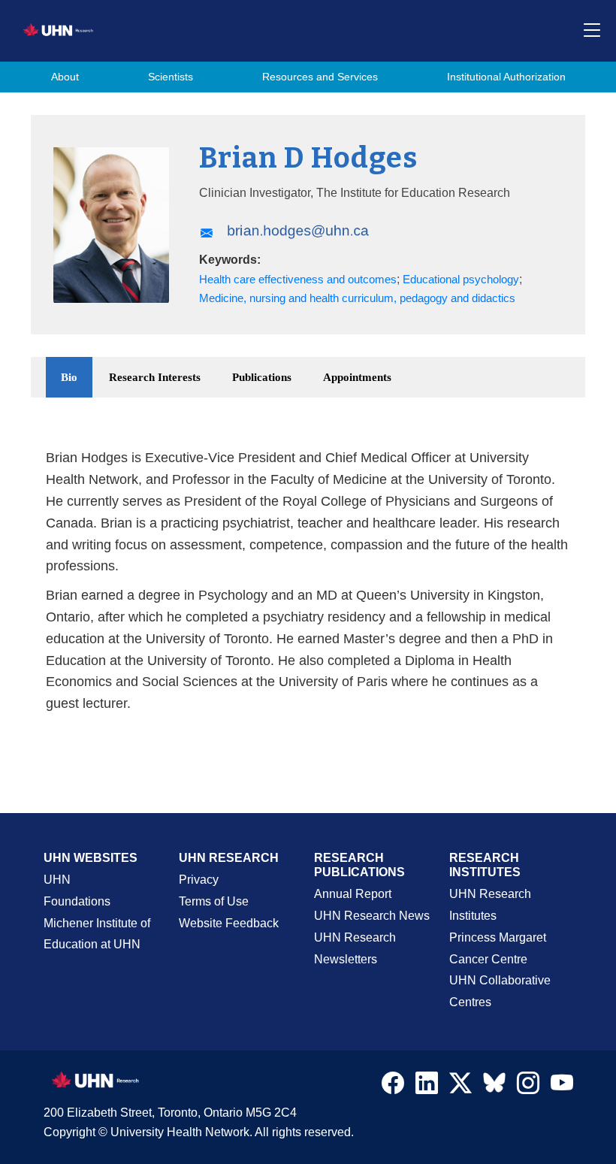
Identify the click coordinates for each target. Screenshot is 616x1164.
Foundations (77, 901)
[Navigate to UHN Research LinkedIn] (426, 1086)
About (65, 77)
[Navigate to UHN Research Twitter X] (460, 1086)
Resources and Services (320, 77)
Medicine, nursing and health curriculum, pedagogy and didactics (357, 298)
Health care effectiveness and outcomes (298, 279)
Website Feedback (229, 923)
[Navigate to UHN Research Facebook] (393, 1086)
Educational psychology (461, 279)
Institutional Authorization (506, 77)
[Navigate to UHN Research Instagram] (528, 1086)
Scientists (170, 77)
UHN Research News (372, 915)
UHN (57, 879)
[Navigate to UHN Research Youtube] (562, 1086)
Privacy (199, 879)
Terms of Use (214, 901)
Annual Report (352, 893)
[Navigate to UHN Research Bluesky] (494, 1083)
